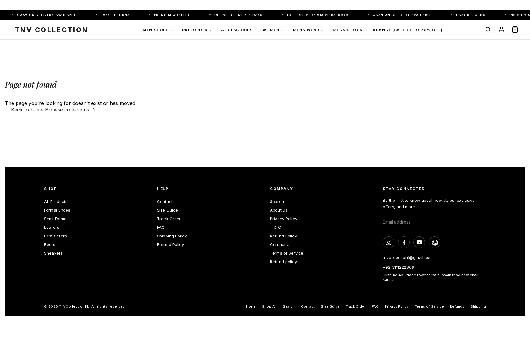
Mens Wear (308, 30)
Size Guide (167, 210)
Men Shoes (157, 30)
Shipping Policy (172, 235)
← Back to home (24, 110)
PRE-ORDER (196, 30)
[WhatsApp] (434, 242)
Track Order (169, 218)
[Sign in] (501, 29)
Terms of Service (286, 253)
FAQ (161, 227)
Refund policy (283, 261)
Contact (165, 201)
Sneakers (53, 253)
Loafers (51, 227)
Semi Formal (55, 218)
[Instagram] (388, 242)
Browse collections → (70, 110)
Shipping (478, 306)
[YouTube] (419, 242)
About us (278, 210)
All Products (56, 201)
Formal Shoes (57, 210)
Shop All (269, 306)
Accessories (236, 30)
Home (251, 306)
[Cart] (515, 29)
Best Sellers (55, 235)
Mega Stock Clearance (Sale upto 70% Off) (388, 30)
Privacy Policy (283, 218)
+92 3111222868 (398, 267)
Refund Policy (170, 244)
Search (277, 201)
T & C (275, 227)
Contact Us (281, 244)
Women (272, 30)
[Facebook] (404, 242)
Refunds (457, 306)
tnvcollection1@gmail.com (408, 257)
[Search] (488, 29)
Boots (49, 244)
